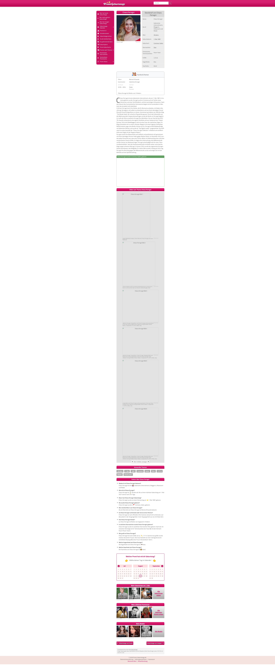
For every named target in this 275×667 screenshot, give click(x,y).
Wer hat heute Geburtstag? (104, 14)
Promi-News (103, 62)
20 (128, 574)
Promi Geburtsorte (105, 47)
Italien (161, 43)
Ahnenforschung (142, 661)
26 (126, 576)
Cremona (156, 43)
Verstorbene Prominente (103, 58)
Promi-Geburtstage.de (139, 657)
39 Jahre (156, 35)
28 (130, 576)
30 (120, 578)
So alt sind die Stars (105, 39)
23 (120, 576)
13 (128, 571)
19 (126, 574)
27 (128, 576)
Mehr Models (140, 623)
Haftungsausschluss (140, 659)
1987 (159, 39)
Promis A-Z (103, 31)
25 (124, 576)
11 (124, 571)
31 (122, 578)
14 (130, 571)
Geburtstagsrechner (106, 36)
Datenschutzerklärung (126, 659)
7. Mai (155, 39)
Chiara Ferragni (134, 650)
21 (130, 574)
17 (122, 574)
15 (118, 574)
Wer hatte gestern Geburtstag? (105, 18)
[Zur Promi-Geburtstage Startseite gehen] (114, 3)
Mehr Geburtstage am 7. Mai (140, 585)
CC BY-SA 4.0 (160, 651)
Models (119, 474)
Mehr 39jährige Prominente (140, 604)
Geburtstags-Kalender (104, 27)
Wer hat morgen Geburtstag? (104, 23)
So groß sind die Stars (106, 42)
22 (118, 576)
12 (126, 571)
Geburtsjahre (104, 44)
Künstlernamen (104, 33)
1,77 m (156, 57)
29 (118, 578)
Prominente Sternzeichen (103, 53)
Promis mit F (128, 474)
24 (122, 576)
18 (124, 574)
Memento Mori (132, 661)
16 (120, 574)
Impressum (151, 659)
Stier (155, 47)
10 (122, 571)
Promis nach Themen (106, 50)
